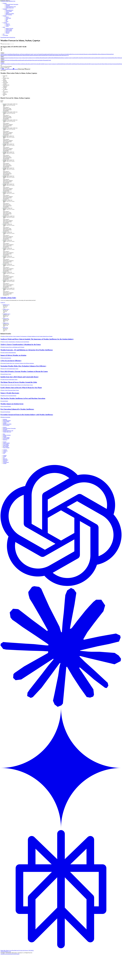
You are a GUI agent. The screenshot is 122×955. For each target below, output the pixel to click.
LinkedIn (2, 953)
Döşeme (79, 63)
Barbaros (24, 63)
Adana (10, 37)
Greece (59, 54)
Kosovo (73, 54)
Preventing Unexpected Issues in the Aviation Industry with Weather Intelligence (27, 414)
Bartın (41, 57)
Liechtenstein (80, 54)
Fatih (89, 63)
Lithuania (85, 54)
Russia (19, 55)
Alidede (8, 63)
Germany (56, 54)
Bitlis (56, 57)
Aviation (7, 12)
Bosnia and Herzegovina (21, 54)
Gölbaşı (102, 63)
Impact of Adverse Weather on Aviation (13, 355)
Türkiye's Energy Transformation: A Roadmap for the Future (21, 344)
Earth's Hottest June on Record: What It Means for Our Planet (21, 387)
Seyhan (13, 37)
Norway (6, 55)
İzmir (4, 327)
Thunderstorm (6, 462)
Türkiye (7, 37)
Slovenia (33, 55)
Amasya (20, 57)
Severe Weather (9, 30)
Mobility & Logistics (10, 13)
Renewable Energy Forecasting (12, 4)
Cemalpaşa (53, 63)
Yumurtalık (45, 60)
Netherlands (108, 54)
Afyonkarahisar (10, 57)
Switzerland (42, 55)
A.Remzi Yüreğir (2, 63)
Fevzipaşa (92, 63)
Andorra (5, 54)
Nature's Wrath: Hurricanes (10, 393)
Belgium (14, 54)
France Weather (6, 447)
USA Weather (6, 444)
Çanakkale (66, 57)
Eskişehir (98, 57)
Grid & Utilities (9, 11)
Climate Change (9, 29)
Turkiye (7, 16)
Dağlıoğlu (60, 63)
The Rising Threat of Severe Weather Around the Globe (19, 382)
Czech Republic (39, 54)
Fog (4, 457)
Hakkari (113, 57)
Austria (8, 54)
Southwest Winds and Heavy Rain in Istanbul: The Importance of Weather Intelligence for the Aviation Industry (37, 339)
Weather (4, 15)
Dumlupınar (83, 63)
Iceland (66, 54)
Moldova (96, 54)
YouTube (14, 953)
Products (5, 3)
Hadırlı (118, 63)
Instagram (10, 953)
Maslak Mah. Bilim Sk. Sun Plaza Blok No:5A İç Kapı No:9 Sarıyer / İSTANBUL (17, 950)
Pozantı (27, 60)
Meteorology (5, 459)
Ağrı (14, 57)
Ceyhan (5, 60)
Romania (16, 55)
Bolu (58, 57)
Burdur (60, 57)
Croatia (31, 54)
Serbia (26, 55)
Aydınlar (11, 63)
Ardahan (30, 57)
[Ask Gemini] (61, 828)
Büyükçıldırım (36, 63)
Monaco (100, 54)
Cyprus (34, 54)
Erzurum (94, 57)
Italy (6, 20)
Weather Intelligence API (11, 6)
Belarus (11, 54)
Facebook (6, 953)
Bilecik (50, 57)
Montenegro (104, 54)
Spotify (18, 953)
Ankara (23, 57)
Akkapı (5, 63)
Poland (9, 55)
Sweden (38, 55)
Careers (7, 26)
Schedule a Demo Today (8, 298)
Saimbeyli (31, 60)
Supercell (5, 461)
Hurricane (5, 458)
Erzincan (91, 57)
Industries (5, 8)
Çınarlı (57, 63)
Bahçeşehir (20, 63)
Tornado (4, 463)
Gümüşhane (109, 57)
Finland (50, 54)
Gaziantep (102, 57)
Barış (27, 63)
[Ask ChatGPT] (61, 585)
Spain (7, 19)
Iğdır (119, 57)
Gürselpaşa (114, 63)
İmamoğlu (15, 60)
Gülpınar (110, 63)
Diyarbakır (79, 57)
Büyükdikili (41, 63)
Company (5, 22)
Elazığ (88, 57)
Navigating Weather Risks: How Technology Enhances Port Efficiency (23, 366)
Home (2, 37)
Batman (44, 57)
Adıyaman (5, 57)
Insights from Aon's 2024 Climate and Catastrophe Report (19, 377)
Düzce (82, 57)
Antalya (26, 57)
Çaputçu (49, 63)
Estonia (47, 54)
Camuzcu (46, 63)
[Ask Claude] (61, 706)
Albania (2, 54)
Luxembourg (89, 54)
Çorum (72, 57)
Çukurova (9, 60)
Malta (93, 54)
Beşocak (30, 63)
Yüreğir (49, 60)
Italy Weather (5, 446)
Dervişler (72, 63)
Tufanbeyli (41, 60)
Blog (4, 27)
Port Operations (9, 14)
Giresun (105, 57)
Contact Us (8, 24)
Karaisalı (18, 60)
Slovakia (29, 55)
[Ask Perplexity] (61, 949)
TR (3, 34)
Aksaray (17, 57)
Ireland (69, 54)
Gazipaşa (96, 63)
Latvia (76, 54)
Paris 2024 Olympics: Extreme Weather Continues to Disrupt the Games (24, 371)
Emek (86, 63)
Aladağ (2, 60)
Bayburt (47, 57)
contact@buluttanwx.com (6, 951)
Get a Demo (5, 35)
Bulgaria (28, 54)
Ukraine (50, 55)
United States (8, 18)
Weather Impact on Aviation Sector (12, 404)
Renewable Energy (9, 10)
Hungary (63, 54)
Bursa (63, 57)
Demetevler (64, 63)
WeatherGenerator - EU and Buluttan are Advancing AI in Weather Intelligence (27, 350)
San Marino (23, 55)
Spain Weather (6, 445)
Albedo (4, 456)
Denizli (75, 57)
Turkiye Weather (6, 443)
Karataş (21, 60)
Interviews (8, 31)
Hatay (116, 57)
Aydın (35, 57)
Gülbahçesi (106, 63)
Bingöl (53, 57)
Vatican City (66, 55)
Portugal (12, 55)
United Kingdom (55, 55)
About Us (8, 23)
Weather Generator (9, 28)
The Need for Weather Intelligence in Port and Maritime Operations (23, 398)
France (7, 21)
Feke (12, 60)
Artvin (33, 57)
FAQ (4, 453)
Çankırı (69, 57)
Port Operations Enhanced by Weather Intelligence (17, 409)
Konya (4, 318)
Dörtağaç (75, 63)
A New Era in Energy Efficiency (11, 360)
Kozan (24, 60)
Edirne (85, 57)
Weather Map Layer (10, 7)
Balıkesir (38, 57)
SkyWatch (8, 5)
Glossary (7, 32)
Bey (33, 63)
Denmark (44, 54)
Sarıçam (34, 60)
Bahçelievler (15, 63)
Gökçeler (99, 63)
